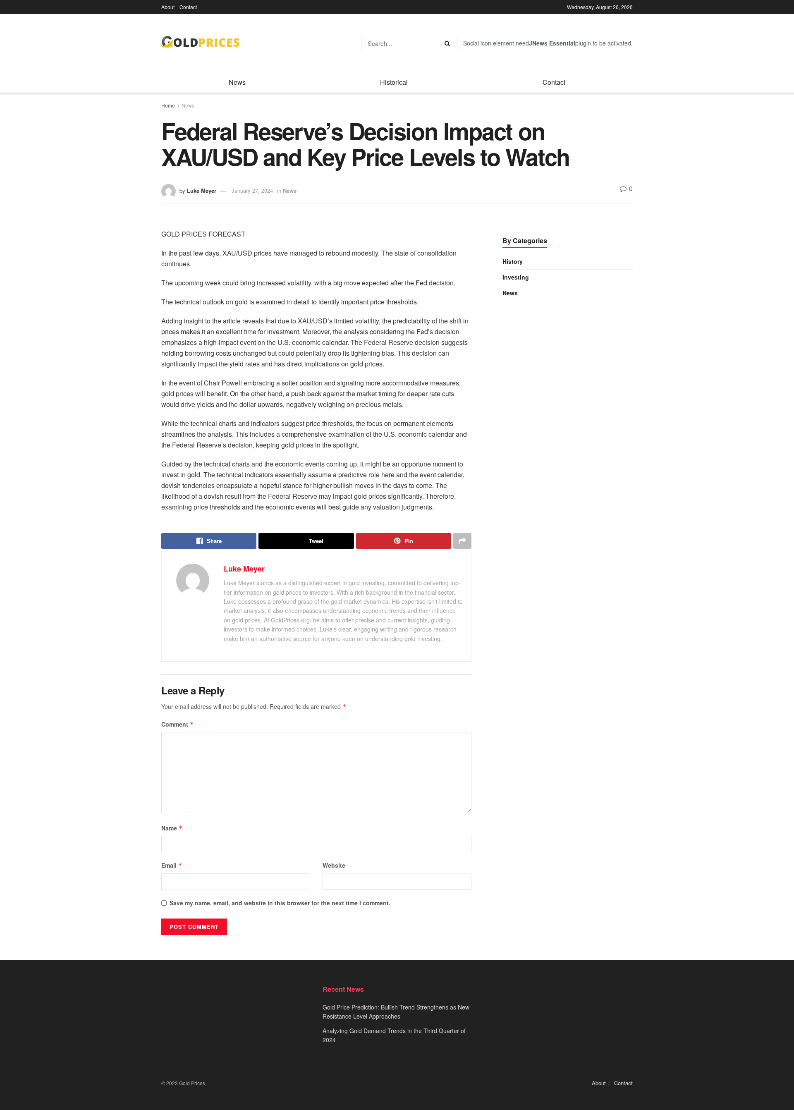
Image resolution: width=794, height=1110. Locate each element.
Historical (394, 82)
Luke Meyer (201, 190)
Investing (515, 277)
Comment (177, 724)
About (168, 6)
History (512, 261)
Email (171, 865)
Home (168, 105)
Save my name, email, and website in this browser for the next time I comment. (280, 903)
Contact (188, 6)
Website (334, 865)
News (237, 82)
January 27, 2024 (252, 190)
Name (172, 828)
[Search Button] (448, 43)
